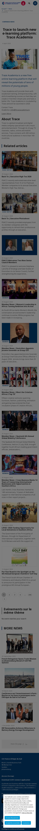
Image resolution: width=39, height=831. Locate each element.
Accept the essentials (13, 823)
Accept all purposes (12, 818)
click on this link (27, 813)
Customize (26, 823)
